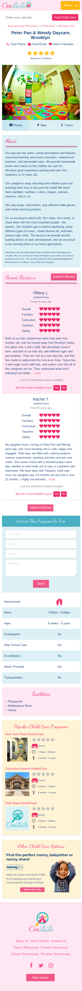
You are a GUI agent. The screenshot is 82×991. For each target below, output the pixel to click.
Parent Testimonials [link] (25, 954)
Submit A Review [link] (64, 276)
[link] (16, 5)
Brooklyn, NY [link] (66, 26)
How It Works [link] (40, 941)
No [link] (64, 387)
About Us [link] (22, 941)
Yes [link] (56, 387)
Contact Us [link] (58, 941)
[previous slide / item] (5, 92)
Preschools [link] (48, 26)
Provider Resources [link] (54, 947)
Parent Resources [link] (26, 947)
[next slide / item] (77, 92)
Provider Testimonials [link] (55, 954)
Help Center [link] (40, 977)
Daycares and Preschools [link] (23, 26)
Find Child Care (65, 17)
